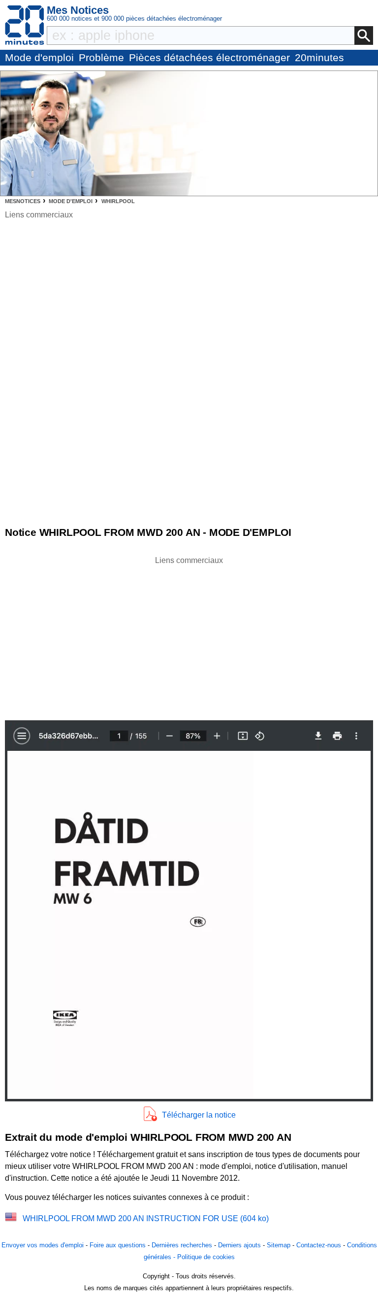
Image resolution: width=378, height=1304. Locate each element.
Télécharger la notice (199, 1115)
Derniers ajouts (239, 1245)
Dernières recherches (182, 1245)
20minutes (319, 57)
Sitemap (278, 1245)
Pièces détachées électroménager (209, 57)
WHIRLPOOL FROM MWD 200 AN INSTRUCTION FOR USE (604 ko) (146, 1218)
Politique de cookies (206, 1257)
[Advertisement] (189, 635)
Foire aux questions (118, 1245)
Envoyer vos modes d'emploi (42, 1245)
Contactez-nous (318, 1245)
